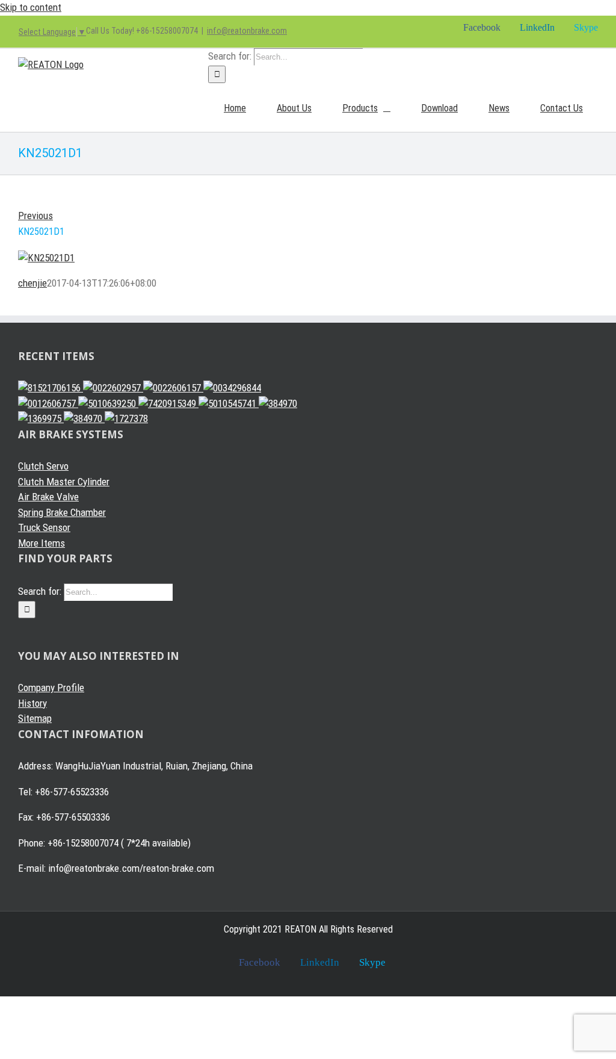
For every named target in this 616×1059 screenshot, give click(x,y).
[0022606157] (173, 388)
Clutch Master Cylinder (63, 482)
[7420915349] (168, 403)
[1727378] (126, 418)
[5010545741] (229, 403)
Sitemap (35, 718)
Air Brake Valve (48, 497)
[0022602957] (113, 388)
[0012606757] (48, 403)
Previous (35, 216)
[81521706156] (50, 388)
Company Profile (51, 688)
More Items (41, 543)
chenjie (32, 283)
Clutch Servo (43, 466)
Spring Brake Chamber (62, 512)
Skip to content (30, 7)
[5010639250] (108, 403)
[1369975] (41, 418)
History (32, 703)
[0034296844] (232, 388)
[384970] (278, 403)
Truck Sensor (44, 527)
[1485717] (84, 418)
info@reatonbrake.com (247, 31)
